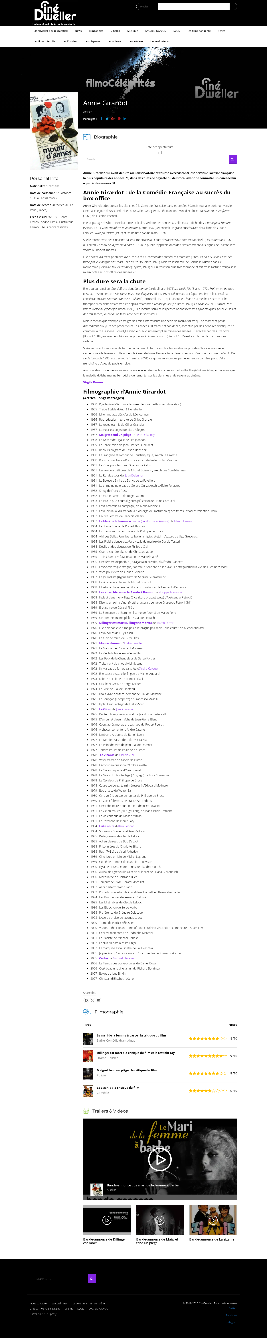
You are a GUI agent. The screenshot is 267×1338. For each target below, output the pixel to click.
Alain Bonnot (125, 826)
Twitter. (233, 1308)
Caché (103, 958)
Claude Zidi (126, 755)
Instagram (231, 1322)
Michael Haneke (123, 958)
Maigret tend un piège (115, 435)
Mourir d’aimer (110, 643)
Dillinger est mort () (125, 623)
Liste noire (106, 826)
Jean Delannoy (146, 435)
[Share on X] (92, 1000)
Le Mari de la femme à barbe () (134, 521)
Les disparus (92, 41)
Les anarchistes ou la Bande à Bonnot (126, 592)
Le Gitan (105, 709)
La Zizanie (107, 755)
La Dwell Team (60, 1303)
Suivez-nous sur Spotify (43, 1314)
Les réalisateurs (160, 41)
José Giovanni (125, 709)
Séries (221, 30)
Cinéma (115, 30)
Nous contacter (39, 1303)
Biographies (96, 30)
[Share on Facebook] (86, 1000)
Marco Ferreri (183, 521)
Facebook (231, 1315)
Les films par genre (199, 30)
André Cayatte (133, 643)
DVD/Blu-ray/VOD (155, 30)
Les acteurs (114, 41)
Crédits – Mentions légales (45, 1308)
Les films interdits (44, 41)
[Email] (98, 1000)
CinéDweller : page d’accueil (51, 30)
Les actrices (136, 41)
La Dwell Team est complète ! (89, 1303)
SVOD (176, 30)
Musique (132, 30)
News (78, 30)
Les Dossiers (70, 41)
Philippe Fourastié (170, 592)
